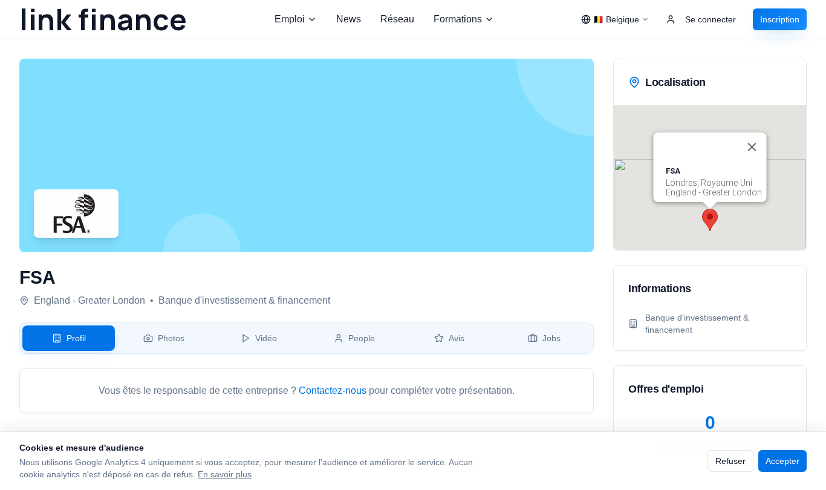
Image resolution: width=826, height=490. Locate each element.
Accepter (782, 461)
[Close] (752, 147)
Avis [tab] (456, 338)
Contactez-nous (332, 390)
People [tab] (361, 338)
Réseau (397, 19)
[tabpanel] (306, 390)
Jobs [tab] (551, 338)
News (348, 19)
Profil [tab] (76, 338)
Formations (458, 19)
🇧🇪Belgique (616, 19)
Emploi (290, 19)
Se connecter (710, 19)
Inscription (779, 19)
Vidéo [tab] (266, 338)
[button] (710, 220)
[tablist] (306, 338)
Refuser (730, 461)
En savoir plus (225, 474)
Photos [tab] (171, 338)
